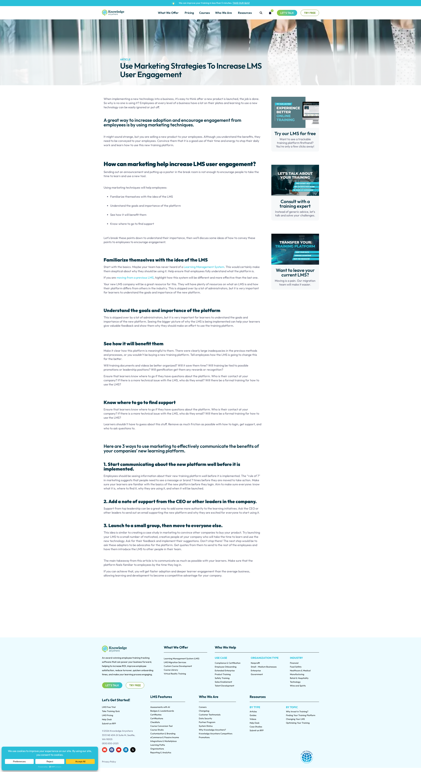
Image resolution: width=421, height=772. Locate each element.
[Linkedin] (125, 749)
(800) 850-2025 (110, 743)
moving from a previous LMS (135, 277)
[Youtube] (118, 749)
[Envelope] (104, 749)
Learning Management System (204, 267)
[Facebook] (111, 749)
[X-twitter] (133, 749)
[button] (261, 12)
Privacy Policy (109, 761)
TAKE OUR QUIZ (241, 2)
